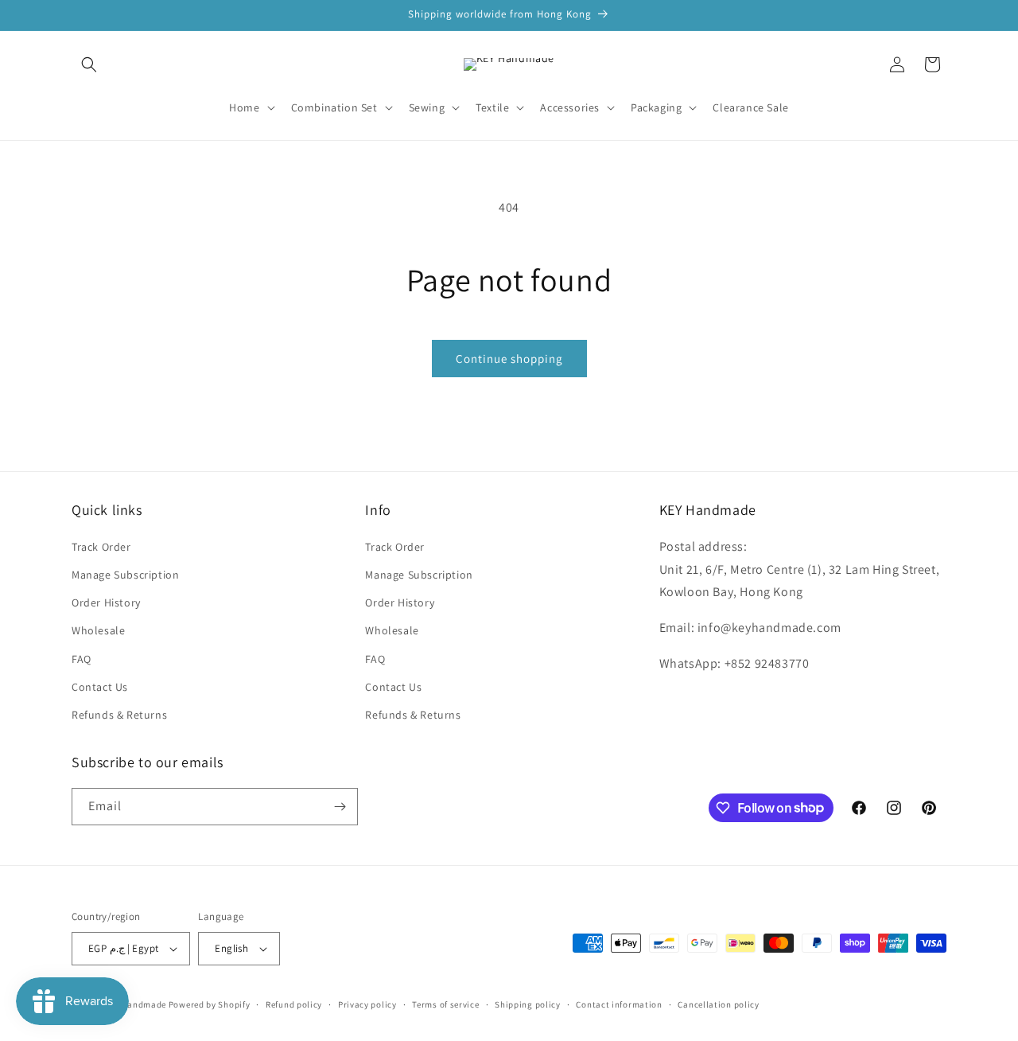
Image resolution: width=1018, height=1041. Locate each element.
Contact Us (100, 687)
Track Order (101, 547)
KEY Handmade (135, 1004)
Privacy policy (367, 1004)
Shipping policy (528, 1004)
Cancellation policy (718, 1004)
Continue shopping (509, 358)
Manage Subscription (125, 574)
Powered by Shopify (210, 1004)
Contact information (619, 1004)
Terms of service (445, 1004)
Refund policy (294, 1004)
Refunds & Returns (119, 715)
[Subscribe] (339, 806)
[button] (89, 64)
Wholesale (98, 630)
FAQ (81, 659)
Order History (106, 602)
